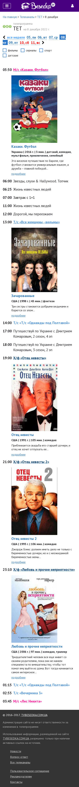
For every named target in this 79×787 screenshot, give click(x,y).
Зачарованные (22, 295)
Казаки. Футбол (23, 146)
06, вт (42, 37)
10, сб (24, 42)
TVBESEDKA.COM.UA (34, 715)
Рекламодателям (21, 776)
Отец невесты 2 (24, 538)
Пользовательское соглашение (29, 771)
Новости (15, 751)
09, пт (13, 42)
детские (13, 55)
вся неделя (16, 37)
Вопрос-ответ (19, 757)
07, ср (53, 37)
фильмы (13, 50)
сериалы (31, 50)
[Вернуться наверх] (72, 776)
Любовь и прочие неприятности (36, 646)
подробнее (18, 174)
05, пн (31, 37)
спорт (48, 50)
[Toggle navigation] (7, 6)
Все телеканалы (20, 762)
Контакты (16, 782)
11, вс (35, 42)
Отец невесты (22, 434)
